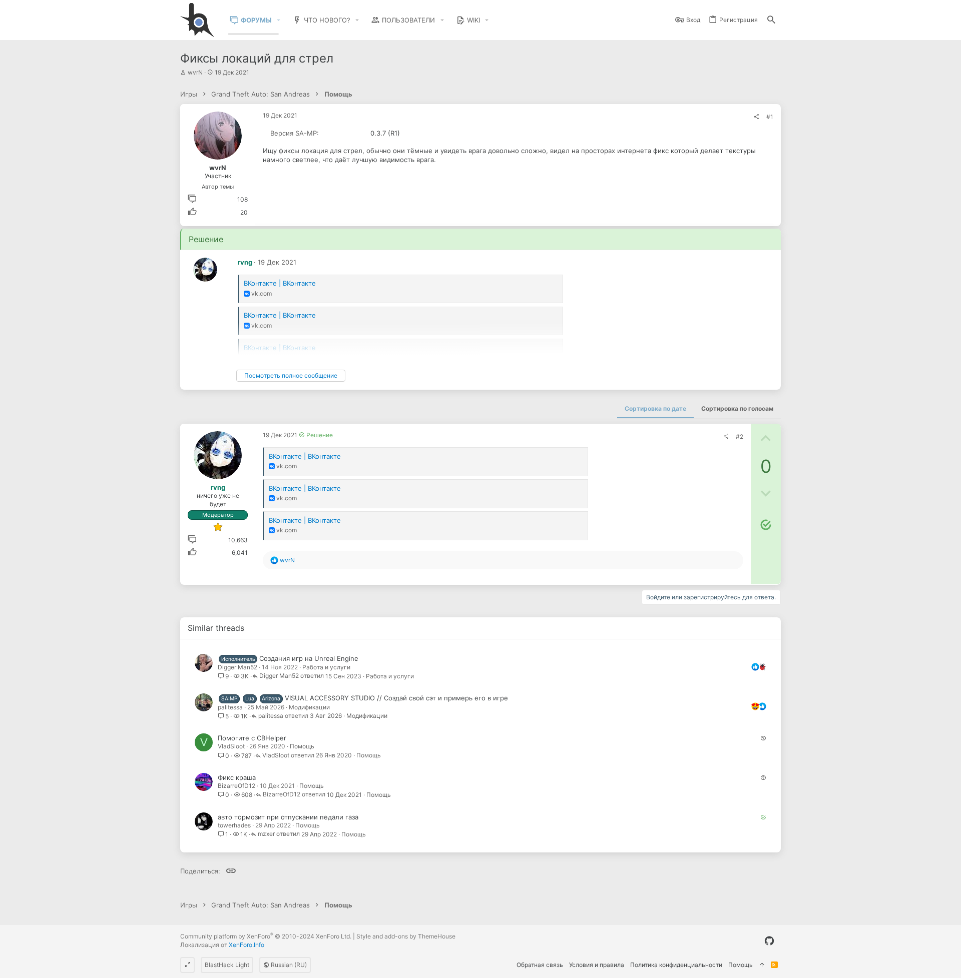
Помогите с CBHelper (252, 738)
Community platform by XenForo (265, 936)
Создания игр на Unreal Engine (308, 658)
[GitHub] (769, 940)
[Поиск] (771, 20)
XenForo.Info (246, 944)
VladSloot (231, 746)
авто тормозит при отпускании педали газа (288, 817)
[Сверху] (762, 965)
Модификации (309, 707)
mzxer (266, 834)
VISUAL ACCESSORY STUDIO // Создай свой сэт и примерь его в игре (396, 698)
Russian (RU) (288, 964)
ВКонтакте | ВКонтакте (280, 283)
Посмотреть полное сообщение (290, 375)
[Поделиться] (756, 117)
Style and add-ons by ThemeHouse (405, 936)
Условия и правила (596, 964)
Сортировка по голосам (737, 408)
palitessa (230, 707)
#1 (769, 117)
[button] (279, 20)
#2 (739, 436)
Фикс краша (237, 777)
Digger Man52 (237, 667)
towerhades (234, 825)
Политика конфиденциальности (676, 964)
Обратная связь (540, 964)
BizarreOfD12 (236, 785)
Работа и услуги (326, 667)
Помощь (302, 746)
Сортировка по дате (655, 408)
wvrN (195, 72)
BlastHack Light (227, 964)
